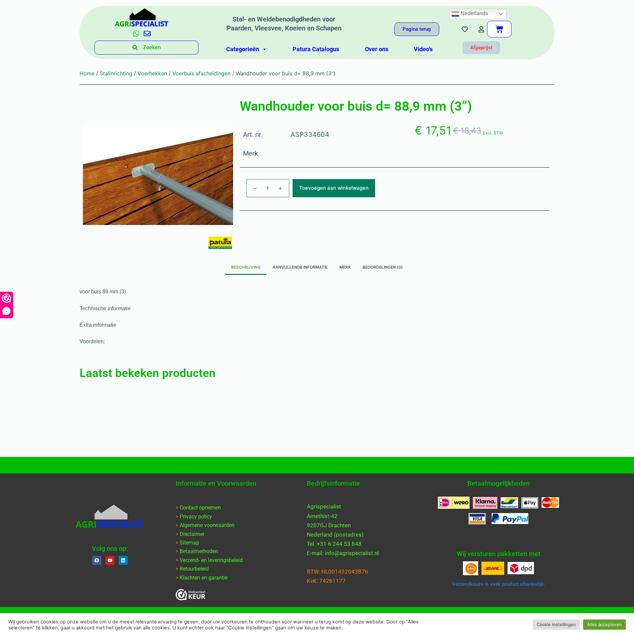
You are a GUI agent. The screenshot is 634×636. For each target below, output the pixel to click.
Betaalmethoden (199, 551)
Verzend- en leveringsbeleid (211, 560)
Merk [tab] (345, 267)
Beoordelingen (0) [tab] (383, 267)
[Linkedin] (123, 560)
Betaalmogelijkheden (498, 483)
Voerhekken (152, 73)
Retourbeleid (194, 569)
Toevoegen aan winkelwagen (334, 188)
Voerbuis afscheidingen (201, 73)
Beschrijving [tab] (246, 267)
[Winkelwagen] (499, 29)
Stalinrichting (116, 73)
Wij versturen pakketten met (499, 554)
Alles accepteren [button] (604, 624)
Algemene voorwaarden (207, 525)
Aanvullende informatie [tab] (300, 267)
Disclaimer (192, 534)
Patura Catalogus (316, 49)
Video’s (423, 49)
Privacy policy (196, 516)
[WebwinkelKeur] (190, 594)
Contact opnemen (200, 508)
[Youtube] (110, 560)
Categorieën (242, 49)
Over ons (376, 49)
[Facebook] (96, 560)
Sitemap (189, 543)
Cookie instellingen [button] (556, 624)
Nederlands (473, 13)
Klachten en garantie (204, 578)
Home (87, 73)
